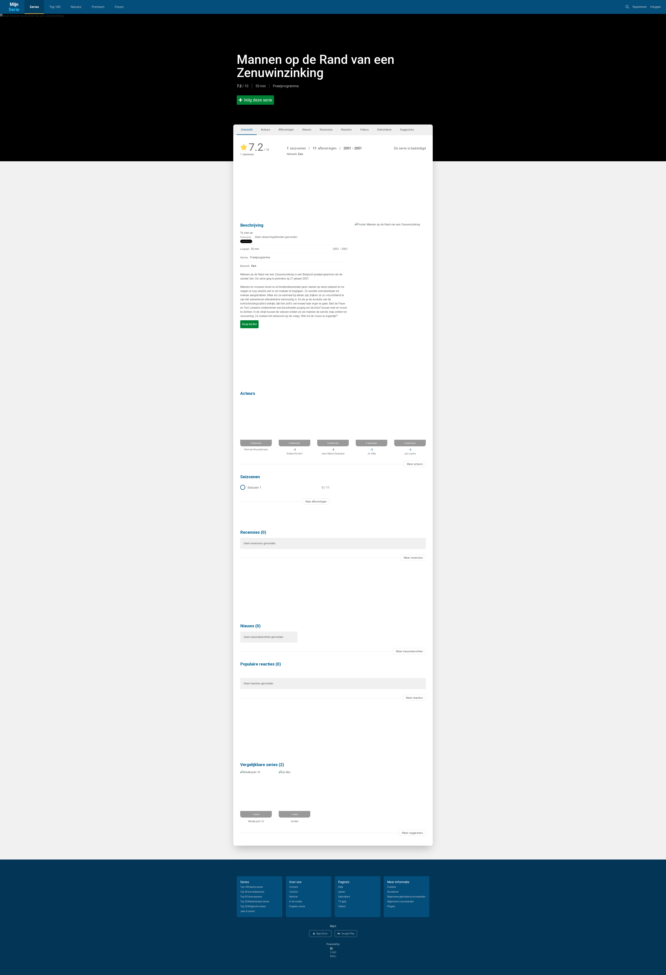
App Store (321, 933)
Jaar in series (247, 911)
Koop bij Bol (249, 324)
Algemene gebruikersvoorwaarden (406, 896)
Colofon (293, 891)
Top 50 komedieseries (252, 891)
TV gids (342, 901)
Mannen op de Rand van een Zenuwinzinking (315, 66)
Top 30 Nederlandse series (254, 901)
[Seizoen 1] (285, 487)
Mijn (14, 7)
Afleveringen (286, 129)
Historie (293, 896)
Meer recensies (413, 557)
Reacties (346, 129)
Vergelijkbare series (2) (262, 764)
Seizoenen (250, 476)
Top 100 (54, 7)
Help (340, 887)
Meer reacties (414, 697)
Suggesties (407, 129)
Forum (119, 7)
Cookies (391, 887)
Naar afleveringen (316, 501)
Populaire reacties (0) (260, 664)
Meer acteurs (415, 464)
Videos (364, 129)
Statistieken (384, 129)
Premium (98, 7)
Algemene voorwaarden (400, 901)
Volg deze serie (258, 100)
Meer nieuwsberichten (409, 651)
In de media (295, 901)
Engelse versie (297, 906)
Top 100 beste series (251, 887)
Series (34, 7)
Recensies (326, 129)
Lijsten (341, 891)
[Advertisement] (333, 184)
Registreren (640, 6)
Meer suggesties (412, 833)
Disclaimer (393, 891)
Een (300, 154)
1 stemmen (247, 154)
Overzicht (247, 129)
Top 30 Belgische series (253, 906)
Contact (293, 887)
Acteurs (265, 129)
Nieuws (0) (250, 626)
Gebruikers (344, 896)
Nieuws (76, 7)
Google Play (347, 933)
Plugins (391, 906)
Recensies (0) (253, 532)
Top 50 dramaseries (251, 896)
